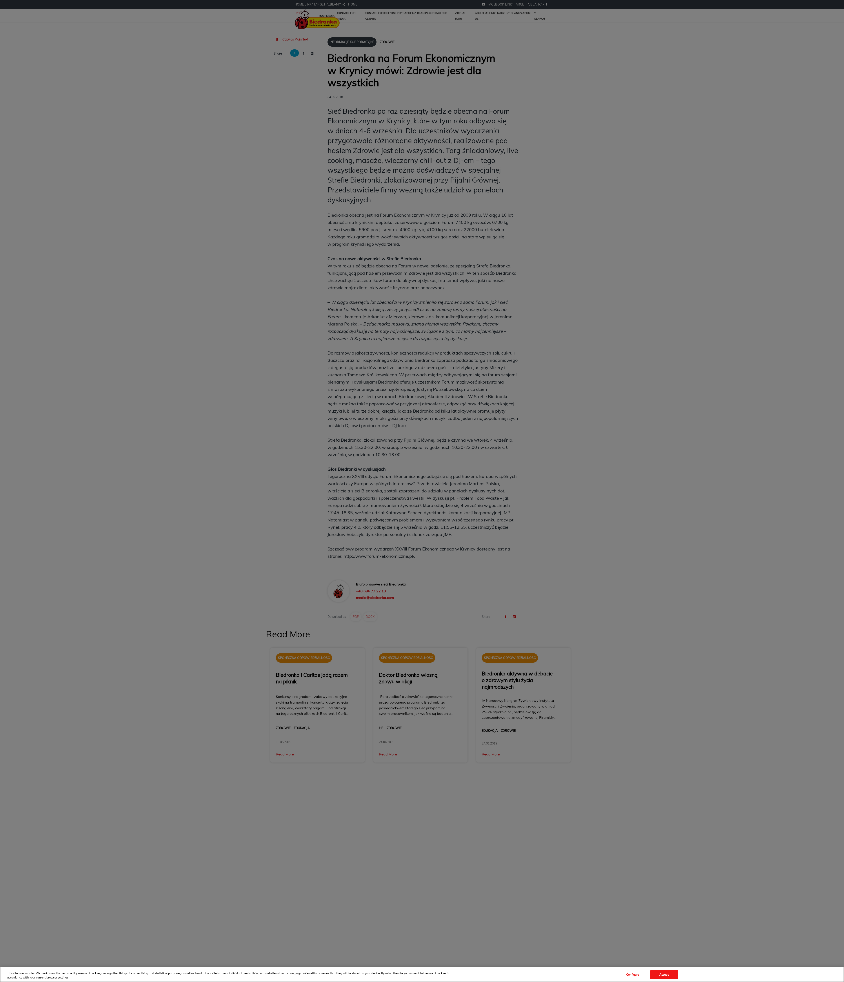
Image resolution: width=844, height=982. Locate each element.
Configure (632, 974)
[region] (422, 974)
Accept (664, 974)
